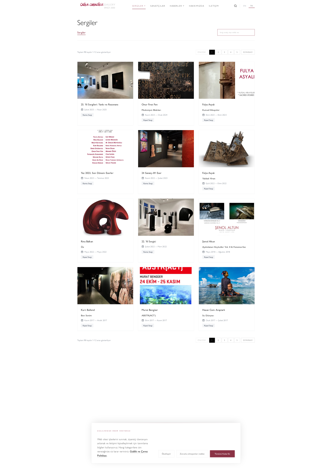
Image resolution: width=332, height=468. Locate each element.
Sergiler (137, 5)
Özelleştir (166, 453)
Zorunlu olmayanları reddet (192, 453)
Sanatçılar (157, 5)
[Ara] (235, 6)
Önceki (202, 52)
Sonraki (248, 52)
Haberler (176, 5)
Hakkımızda (196, 5)
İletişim (214, 5)
